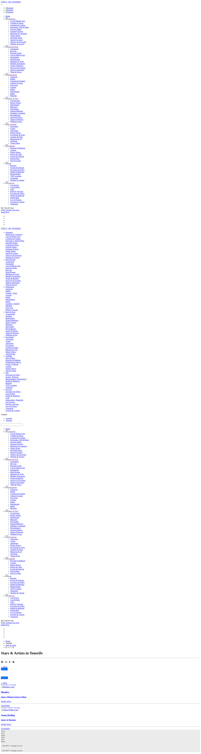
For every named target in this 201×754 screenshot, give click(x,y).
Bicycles (13, 51)
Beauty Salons (15, 103)
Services (11, 183)
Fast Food (14, 85)
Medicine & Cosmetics (18, 34)
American (13, 77)
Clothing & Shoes (16, 23)
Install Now (5, 212)
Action (12, 129)
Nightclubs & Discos (13, 362)
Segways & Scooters (17, 68)
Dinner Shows (15, 133)
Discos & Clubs (16, 154)
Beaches (13, 166)
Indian (12, 89)
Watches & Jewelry (17, 44)
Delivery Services (16, 191)
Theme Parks (15, 143)
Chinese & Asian (16, 83)
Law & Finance (16, 200)
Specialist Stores (16, 38)
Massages (13, 107)
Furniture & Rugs (16, 31)
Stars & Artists (15, 161)
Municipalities (15, 174)
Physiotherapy (15, 115)
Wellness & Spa (16, 122)
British (12, 79)
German (13, 87)
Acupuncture (15, 101)
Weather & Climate (17, 180)
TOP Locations (15, 176)
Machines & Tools (17, 62)
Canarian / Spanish (12, 304)
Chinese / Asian (11, 293)
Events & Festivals (17, 157)
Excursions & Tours (17, 135)
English (4, 414)
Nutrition (9, 316)
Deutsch (9, 421)
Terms (2, 733)
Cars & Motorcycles (17, 21)
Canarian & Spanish (17, 81)
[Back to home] (11, 2)
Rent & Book (13, 47)
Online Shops (15, 36)
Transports (14, 178)
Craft (12, 189)
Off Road (13, 141)
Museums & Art (16, 139)
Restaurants (12, 75)
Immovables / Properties (14, 400)
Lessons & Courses (17, 202)
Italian (12, 94)
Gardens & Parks (16, 137)
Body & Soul (13, 99)
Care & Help (15, 187)
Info (9, 163)
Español (9, 418)
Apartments (14, 49)
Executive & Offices (13, 392)
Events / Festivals (12, 364)
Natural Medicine (16, 111)
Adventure (14, 126)
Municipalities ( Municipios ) (16, 379)
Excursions (12, 124)
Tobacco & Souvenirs (18, 42)
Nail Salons (14, 109)
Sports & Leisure (16, 40)
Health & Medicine (17, 172)
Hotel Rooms (15, 59)
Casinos (13, 150)
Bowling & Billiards (17, 148)
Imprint (3, 735)
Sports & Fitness (16, 117)
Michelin (13, 96)
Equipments (14, 57)
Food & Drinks (15, 29)
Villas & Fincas (16, 72)
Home (8, 16)
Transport (9, 387)
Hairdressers (14, 105)
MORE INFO (6, 702)
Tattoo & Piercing (16, 119)
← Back (4, 667)
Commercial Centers (17, 25)
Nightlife (11, 146)
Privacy (3, 731)
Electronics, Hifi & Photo (19, 27)
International (14, 92)
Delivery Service (12, 310)
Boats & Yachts (16, 53)
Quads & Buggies (16, 66)
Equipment (10, 264)
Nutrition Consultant (17, 113)
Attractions (14, 131)
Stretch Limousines (17, 70)
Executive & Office (17, 170)
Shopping (11, 19)
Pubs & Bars (15, 159)
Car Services (10, 402)
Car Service (14, 185)
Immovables (14, 198)
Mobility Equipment (17, 64)
